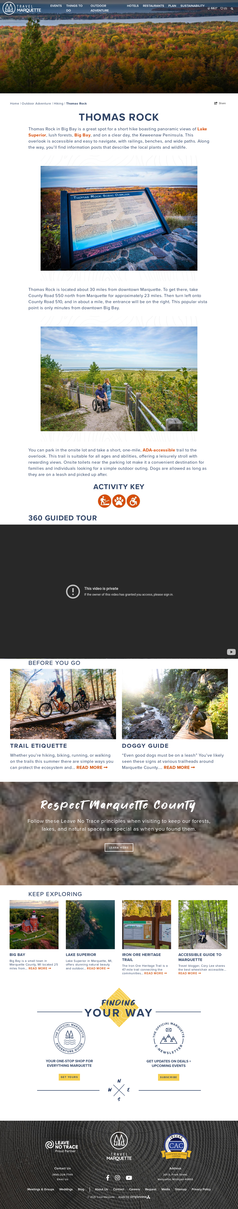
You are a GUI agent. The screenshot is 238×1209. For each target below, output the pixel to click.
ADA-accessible (159, 450)
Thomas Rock (76, 103)
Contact (118, 1189)
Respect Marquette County (119, 805)
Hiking (59, 103)
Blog (81, 1189)
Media (166, 1189)
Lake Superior (81, 955)
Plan (172, 5)
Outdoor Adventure (100, 8)
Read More (90, 767)
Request (150, 1189)
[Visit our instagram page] (117, 1178)
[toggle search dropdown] (232, 8)
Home (15, 103)
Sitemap (181, 1189)
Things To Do (74, 8)
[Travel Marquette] (62, 1146)
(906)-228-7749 (62, 1175)
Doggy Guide (145, 745)
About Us (101, 1189)
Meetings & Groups (40, 1189)
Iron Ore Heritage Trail (141, 957)
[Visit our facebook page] (107, 1178)
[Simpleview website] (134, 1197)
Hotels (133, 5)
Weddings (66, 1189)
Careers (134, 1189)
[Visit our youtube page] (129, 1178)
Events (56, 5)
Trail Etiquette (38, 745)
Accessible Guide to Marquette (200, 957)
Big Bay (82, 135)
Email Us (62, 1179)
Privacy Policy (201, 1189)
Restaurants (153, 5)
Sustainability (193, 5)
